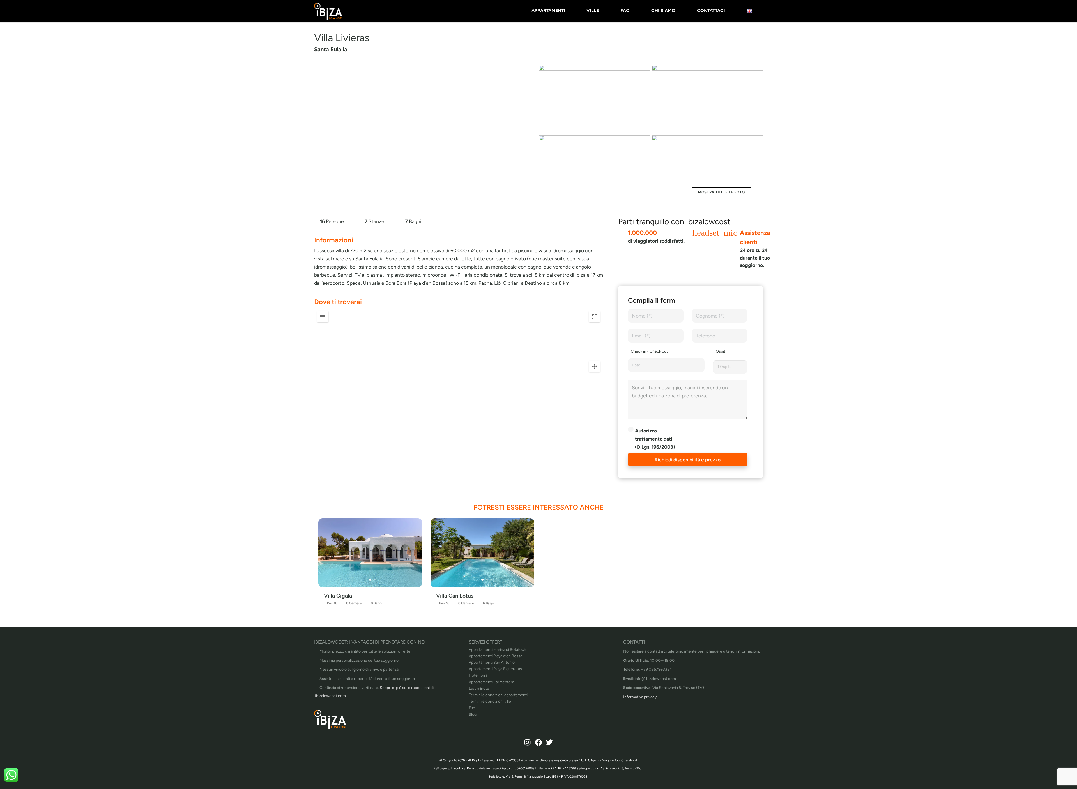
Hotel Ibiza (478, 675)
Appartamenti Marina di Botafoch (497, 649)
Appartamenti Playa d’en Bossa (495, 656)
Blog (473, 714)
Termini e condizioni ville (490, 701)
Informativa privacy (640, 697)
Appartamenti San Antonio (492, 662)
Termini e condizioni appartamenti (498, 695)
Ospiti (721, 351)
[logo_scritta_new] (328, 11)
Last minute (479, 688)
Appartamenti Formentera (491, 682)
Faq (472, 707)
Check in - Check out (649, 351)
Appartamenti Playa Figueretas (495, 669)
